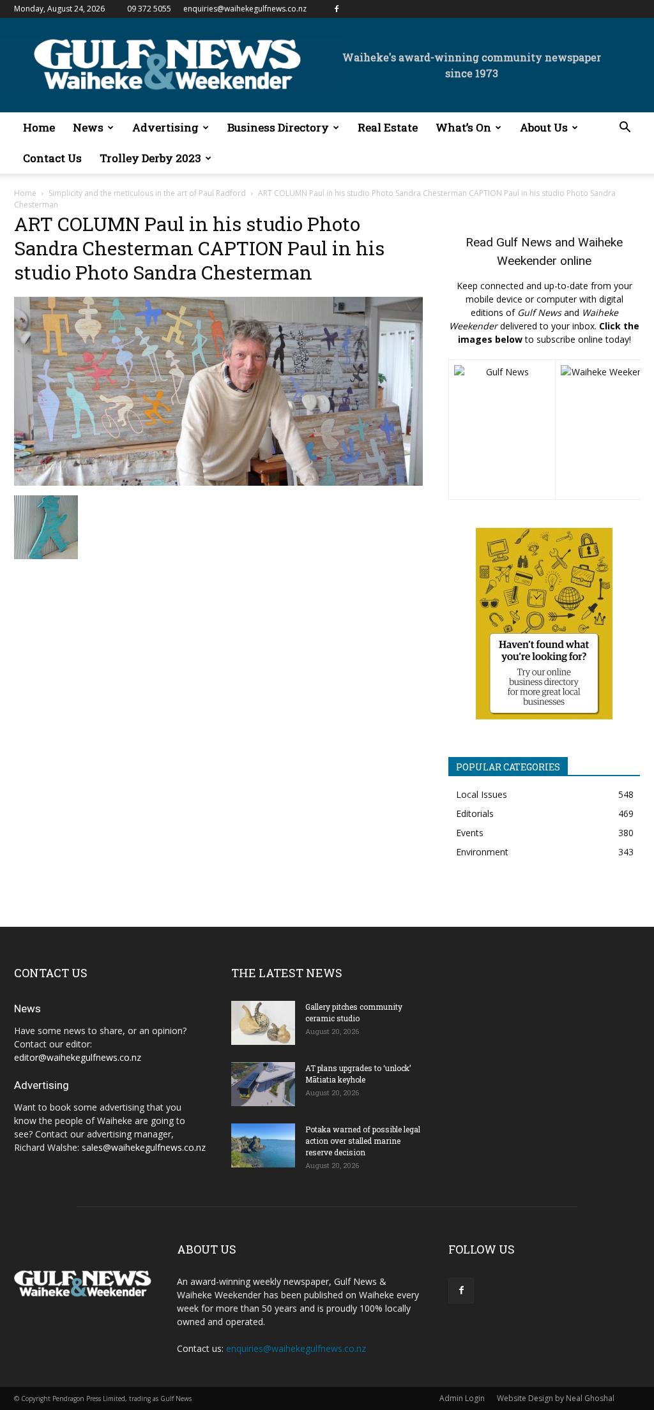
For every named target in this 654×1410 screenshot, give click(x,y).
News (88, 127)
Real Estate (388, 127)
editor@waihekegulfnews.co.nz (77, 1057)
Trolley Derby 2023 (150, 158)
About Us (544, 127)
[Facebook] (336, 9)
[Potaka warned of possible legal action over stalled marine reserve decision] (263, 1145)
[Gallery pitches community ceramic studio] (263, 1023)
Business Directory (278, 127)
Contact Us (52, 158)
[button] (624, 129)
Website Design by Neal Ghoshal (555, 1398)
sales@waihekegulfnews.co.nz (144, 1147)
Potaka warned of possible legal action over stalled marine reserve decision (362, 1140)
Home (39, 127)
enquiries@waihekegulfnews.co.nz (245, 8)
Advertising (165, 127)
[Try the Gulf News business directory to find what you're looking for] (544, 623)
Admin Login (462, 1398)
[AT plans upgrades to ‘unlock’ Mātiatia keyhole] (263, 1084)
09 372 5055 (149, 8)
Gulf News (524, 242)
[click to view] (502, 429)
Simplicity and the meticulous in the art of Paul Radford (147, 193)
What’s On (463, 127)
